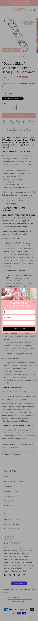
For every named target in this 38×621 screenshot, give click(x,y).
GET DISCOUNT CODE (19, 328)
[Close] (34, 302)
